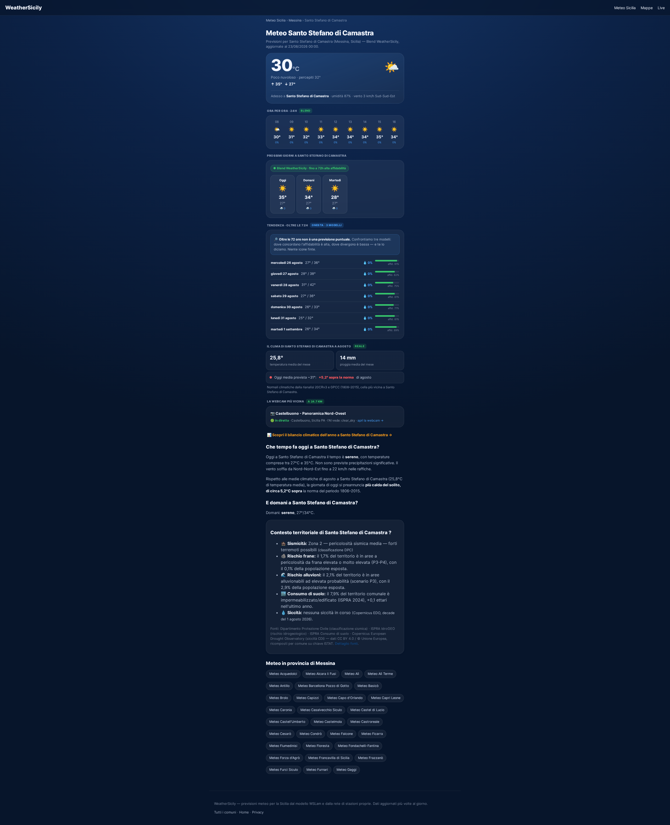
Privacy (258, 812)
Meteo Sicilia (625, 8)
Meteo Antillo (279, 686)
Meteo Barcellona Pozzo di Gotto (323, 686)
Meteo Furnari (317, 770)
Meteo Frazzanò (370, 758)
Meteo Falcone (341, 734)
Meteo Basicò (368, 686)
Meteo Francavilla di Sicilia (328, 758)
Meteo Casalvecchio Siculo (321, 710)
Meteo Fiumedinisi (283, 746)
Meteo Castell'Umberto (287, 722)
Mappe (647, 8)
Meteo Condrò (311, 734)
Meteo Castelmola (328, 722)
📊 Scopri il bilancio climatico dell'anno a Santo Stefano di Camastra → (329, 435)
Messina (295, 20)
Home (244, 812)
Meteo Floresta (317, 746)
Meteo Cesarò (280, 734)
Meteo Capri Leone (385, 698)
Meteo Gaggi (346, 770)
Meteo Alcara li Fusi (321, 674)
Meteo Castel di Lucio (367, 710)
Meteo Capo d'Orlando (344, 698)
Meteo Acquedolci (283, 674)
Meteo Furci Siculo (283, 770)
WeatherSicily (23, 7)
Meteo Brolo (278, 698)
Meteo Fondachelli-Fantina (358, 746)
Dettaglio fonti (346, 644)
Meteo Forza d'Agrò (284, 758)
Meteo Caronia (280, 710)
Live (661, 8)
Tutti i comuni (225, 812)
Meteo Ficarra (372, 734)
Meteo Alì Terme (380, 674)
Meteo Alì (352, 674)
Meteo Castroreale (364, 722)
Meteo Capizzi (308, 698)
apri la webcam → (370, 420)
